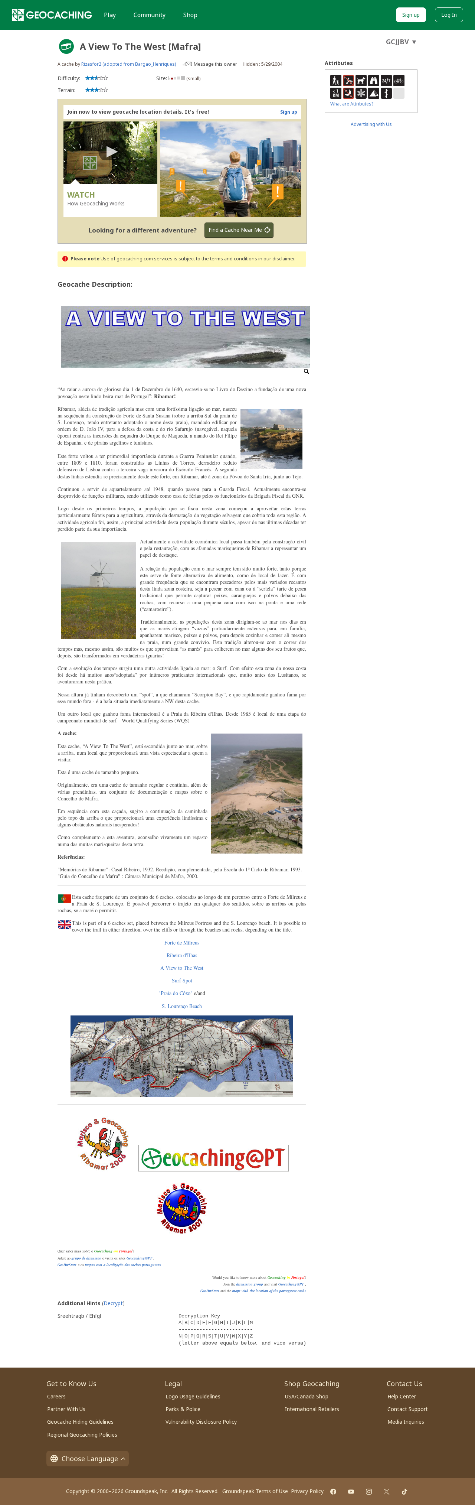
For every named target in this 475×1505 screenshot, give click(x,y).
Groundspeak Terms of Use (255, 1491)
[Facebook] (333, 1492)
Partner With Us (66, 1409)
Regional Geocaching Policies (82, 1434)
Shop (190, 15)
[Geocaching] (52, 14)
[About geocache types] (66, 46)
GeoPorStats (67, 1264)
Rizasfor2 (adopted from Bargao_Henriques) (128, 64)
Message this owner (215, 64)
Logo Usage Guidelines (193, 1396)
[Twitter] (386, 1492)
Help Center (401, 1396)
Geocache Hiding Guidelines (80, 1421)
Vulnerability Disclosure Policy (201, 1421)
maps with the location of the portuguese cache (269, 1290)
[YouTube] (351, 1492)
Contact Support (407, 1409)
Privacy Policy (307, 1491)
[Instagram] (368, 1492)
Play (110, 15)
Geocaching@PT (139, 1258)
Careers (56, 1396)
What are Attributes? (351, 104)
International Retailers (312, 1409)
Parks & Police (183, 1409)
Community (150, 15)
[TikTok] (404, 1492)
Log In (449, 14)
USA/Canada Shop (306, 1396)
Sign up (411, 14)
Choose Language (90, 1458)
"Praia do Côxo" (175, 993)
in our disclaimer (276, 259)
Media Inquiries (405, 1421)
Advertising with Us (371, 124)
